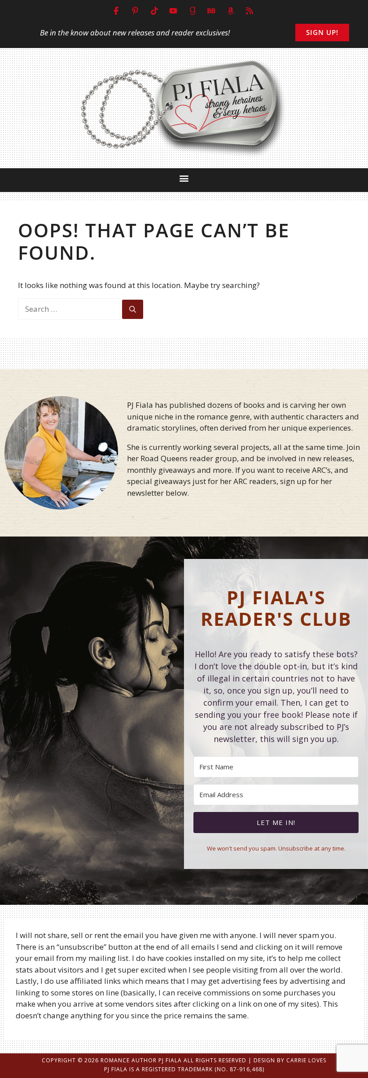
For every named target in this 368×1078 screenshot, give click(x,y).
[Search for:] (70, 309)
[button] (184, 177)
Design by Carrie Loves (290, 1060)
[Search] (132, 309)
